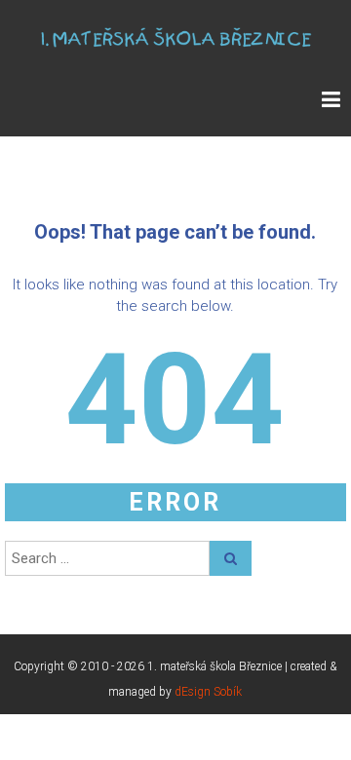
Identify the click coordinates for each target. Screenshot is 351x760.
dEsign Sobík (208, 692)
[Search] (231, 558)
